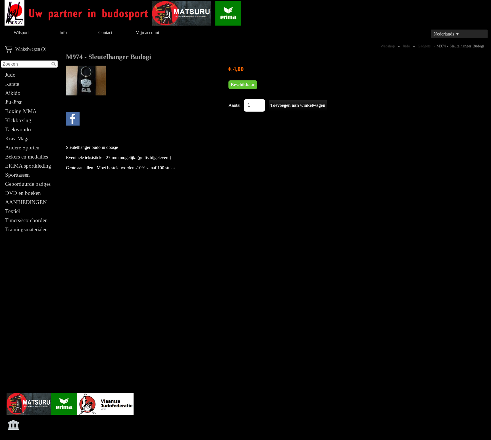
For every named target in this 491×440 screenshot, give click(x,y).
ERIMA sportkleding (28, 166)
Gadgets (424, 46)
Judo (10, 75)
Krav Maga (17, 138)
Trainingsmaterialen (26, 229)
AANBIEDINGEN (26, 202)
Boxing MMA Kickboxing (20, 115)
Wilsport (21, 32)
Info (63, 32)
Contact (105, 32)
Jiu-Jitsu (14, 102)
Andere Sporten (22, 148)
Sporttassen (17, 175)
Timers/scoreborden (26, 220)
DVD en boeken (23, 193)
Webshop (387, 46)
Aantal (234, 105)
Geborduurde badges (28, 184)
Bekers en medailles (26, 157)
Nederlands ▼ (447, 34)
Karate (12, 84)
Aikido (12, 93)
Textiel (12, 211)
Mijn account (147, 32)
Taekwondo (18, 129)
